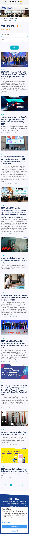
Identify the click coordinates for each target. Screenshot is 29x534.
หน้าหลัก (5, 19)
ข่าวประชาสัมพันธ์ (7, 20)
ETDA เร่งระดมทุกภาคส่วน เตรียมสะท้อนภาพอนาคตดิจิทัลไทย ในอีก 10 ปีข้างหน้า (13, 433)
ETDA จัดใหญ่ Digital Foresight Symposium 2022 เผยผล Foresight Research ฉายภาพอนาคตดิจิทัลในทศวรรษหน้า (14, 344)
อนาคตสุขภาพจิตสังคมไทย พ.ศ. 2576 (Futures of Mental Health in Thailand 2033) (14, 260)
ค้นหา (14, 47)
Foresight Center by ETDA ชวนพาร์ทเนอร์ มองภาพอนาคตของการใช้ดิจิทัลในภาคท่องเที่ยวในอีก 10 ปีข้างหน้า (14, 297)
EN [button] (21, 3)
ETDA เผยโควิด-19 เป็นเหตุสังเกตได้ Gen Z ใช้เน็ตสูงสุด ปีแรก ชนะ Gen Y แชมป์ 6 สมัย (14, 470)
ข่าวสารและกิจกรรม (14, 19)
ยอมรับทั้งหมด (14, 526)
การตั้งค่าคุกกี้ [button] (14, 531)
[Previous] (5, 485)
